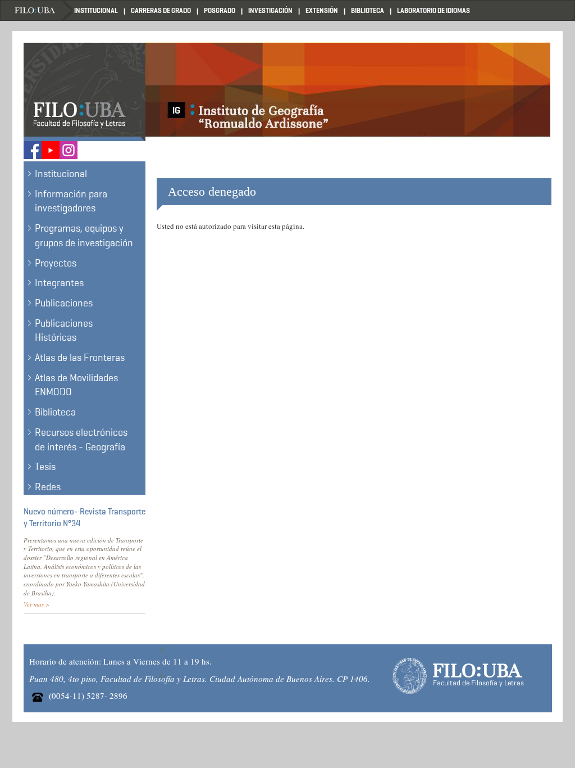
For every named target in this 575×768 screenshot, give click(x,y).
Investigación (270, 10)
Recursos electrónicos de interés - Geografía (81, 439)
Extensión (321, 10)
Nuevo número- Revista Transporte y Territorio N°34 (84, 517)
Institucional (96, 10)
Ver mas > (36, 604)
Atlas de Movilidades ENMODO (76, 385)
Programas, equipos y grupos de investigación (84, 235)
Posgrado (219, 10)
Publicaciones (64, 303)
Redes (48, 487)
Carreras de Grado (161, 10)
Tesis (45, 466)
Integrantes (59, 283)
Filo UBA (43, 10)
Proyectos (55, 263)
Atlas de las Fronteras (80, 357)
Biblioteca (367, 10)
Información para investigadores (71, 201)
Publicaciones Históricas (64, 330)
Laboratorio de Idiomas (433, 10)
